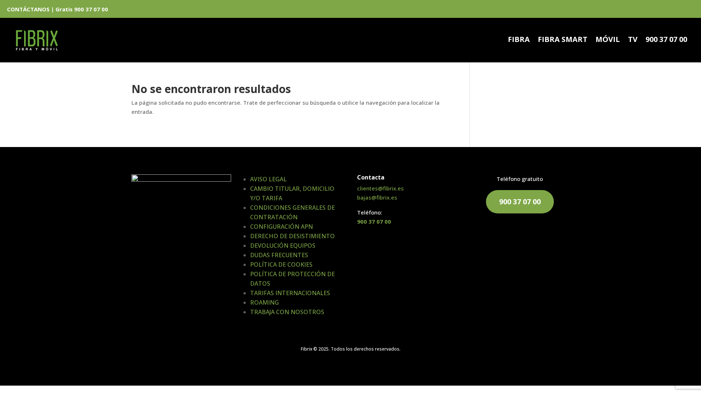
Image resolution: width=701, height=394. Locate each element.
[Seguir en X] (677, 10)
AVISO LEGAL (268, 179)
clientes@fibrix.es (380, 188)
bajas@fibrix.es (377, 197)
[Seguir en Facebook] (664, 10)
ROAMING (264, 302)
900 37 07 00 (666, 40)
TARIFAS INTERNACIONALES (290, 293)
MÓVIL (607, 40)
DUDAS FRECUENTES (279, 255)
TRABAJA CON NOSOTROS (287, 312)
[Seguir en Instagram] (689, 10)
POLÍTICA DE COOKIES (281, 264)
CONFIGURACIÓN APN (281, 227)
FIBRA (519, 40)
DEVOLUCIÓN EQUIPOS (282, 246)
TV (632, 40)
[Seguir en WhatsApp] (652, 10)
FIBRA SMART (562, 40)
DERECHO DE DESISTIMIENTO (292, 236)
